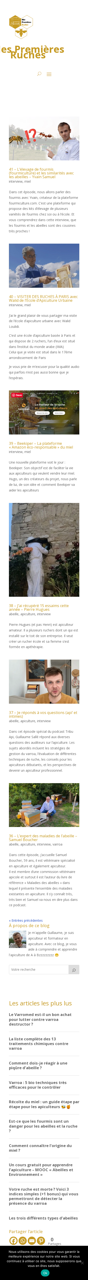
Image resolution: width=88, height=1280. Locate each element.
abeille (14, 614)
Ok (45, 1273)
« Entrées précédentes (26, 920)
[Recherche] (74, 969)
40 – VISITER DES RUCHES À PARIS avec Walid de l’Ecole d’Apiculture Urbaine (43, 298)
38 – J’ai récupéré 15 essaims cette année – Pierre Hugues (39, 607)
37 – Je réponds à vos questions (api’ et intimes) (43, 714)
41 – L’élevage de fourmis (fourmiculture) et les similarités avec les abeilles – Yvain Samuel (41, 173)
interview (16, 181)
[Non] (82, 1263)
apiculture (27, 614)
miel (27, 181)
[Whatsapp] (23, 1241)
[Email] (32, 1241)
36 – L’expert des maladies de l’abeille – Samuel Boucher (43, 837)
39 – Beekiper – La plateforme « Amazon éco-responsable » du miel (41, 445)
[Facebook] (13, 1241)
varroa (57, 844)
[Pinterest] (41, 1241)
